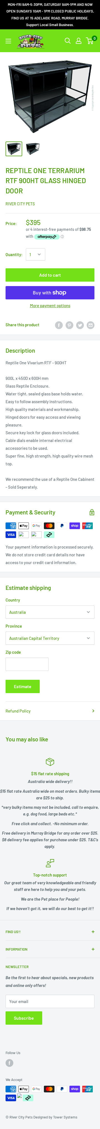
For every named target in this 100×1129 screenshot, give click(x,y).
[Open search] (68, 41)
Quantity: (14, 254)
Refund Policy (18, 710)
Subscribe (24, 1018)
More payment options (50, 305)
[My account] (78, 41)
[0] (89, 40)
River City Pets (20, 203)
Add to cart (50, 274)
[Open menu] (8, 41)
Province (14, 625)
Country (13, 599)
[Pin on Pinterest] (69, 324)
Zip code (13, 652)
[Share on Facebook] (59, 324)
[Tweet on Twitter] (80, 324)
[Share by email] (90, 324)
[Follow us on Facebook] (9, 1063)
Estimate (22, 686)
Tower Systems (65, 1117)
